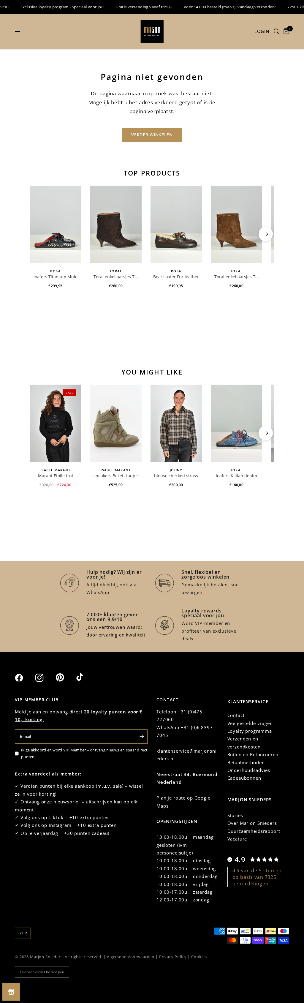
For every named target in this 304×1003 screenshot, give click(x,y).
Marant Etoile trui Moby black (55, 476)
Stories (235, 815)
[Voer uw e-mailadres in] (142, 736)
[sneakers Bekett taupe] (115, 423)
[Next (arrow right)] (266, 234)
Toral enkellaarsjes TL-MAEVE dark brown (116, 277)
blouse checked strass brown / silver (176, 476)
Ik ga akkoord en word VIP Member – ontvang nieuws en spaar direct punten (84, 753)
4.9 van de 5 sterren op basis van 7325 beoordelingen (257, 877)
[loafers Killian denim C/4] (236, 423)
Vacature (237, 839)
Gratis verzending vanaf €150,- (136, 7)
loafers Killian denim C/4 (236, 476)
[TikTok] (85, 677)
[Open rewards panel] (11, 992)
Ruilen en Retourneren (252, 754)
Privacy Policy (173, 956)
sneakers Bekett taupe (116, 475)
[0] (285, 31)
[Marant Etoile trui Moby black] (55, 423)
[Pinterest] (65, 677)
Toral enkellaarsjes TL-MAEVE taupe (236, 277)
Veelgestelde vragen (250, 723)
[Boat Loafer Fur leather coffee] (176, 224)
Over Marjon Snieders (252, 823)
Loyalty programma (249, 731)
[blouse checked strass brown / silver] (176, 423)
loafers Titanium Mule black (55, 277)
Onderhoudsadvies (248, 770)
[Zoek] (276, 31)
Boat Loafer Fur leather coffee (176, 277)
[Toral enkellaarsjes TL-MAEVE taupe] (236, 224)
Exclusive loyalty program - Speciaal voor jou (54, 7)
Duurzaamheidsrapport (253, 831)
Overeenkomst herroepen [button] (42, 971)
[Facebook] (24, 677)
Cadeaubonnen (244, 778)
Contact (236, 715)
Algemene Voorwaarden (130, 956)
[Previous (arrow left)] (38, 234)
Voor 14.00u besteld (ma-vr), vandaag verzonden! (222, 7)
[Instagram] (44, 677)
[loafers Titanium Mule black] (55, 224)
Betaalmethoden (246, 762)
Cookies (199, 956)
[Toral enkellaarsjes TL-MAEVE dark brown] (115, 224)
